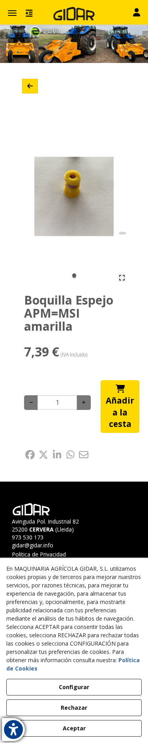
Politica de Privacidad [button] (39, 554)
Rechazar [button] (74, 707)
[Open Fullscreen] (122, 278)
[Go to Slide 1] (74, 275)
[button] (74, 14)
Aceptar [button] (74, 728)
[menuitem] (48, 554)
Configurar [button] (74, 687)
